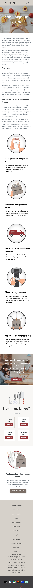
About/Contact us (16, 539)
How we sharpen (16, 526)
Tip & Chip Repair (16, 530)
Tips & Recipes (16, 547)
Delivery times (17, 535)
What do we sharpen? (16, 522)
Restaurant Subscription (16, 543)
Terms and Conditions (16, 514)
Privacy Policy (17, 509)
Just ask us (16, 379)
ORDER (9, 425)
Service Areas (17, 551)
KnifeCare (17, 587)
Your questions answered (16, 505)
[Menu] (28, 2)
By (20, 587)
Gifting (16, 518)
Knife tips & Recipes (18, 491)
